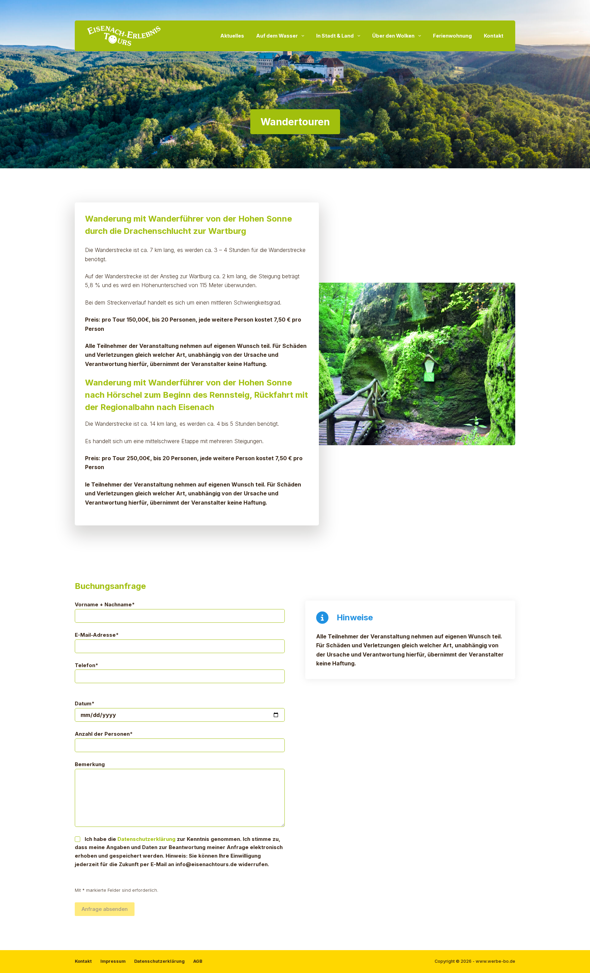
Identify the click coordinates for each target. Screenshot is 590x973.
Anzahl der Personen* (104, 734)
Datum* (85, 703)
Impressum (113, 961)
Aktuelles (232, 36)
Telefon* (86, 665)
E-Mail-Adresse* (97, 635)
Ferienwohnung (452, 36)
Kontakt (493, 36)
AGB (197, 961)
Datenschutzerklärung (146, 839)
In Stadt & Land (335, 36)
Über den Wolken (393, 36)
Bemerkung (90, 764)
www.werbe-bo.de (495, 961)
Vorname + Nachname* (105, 604)
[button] (393, 364)
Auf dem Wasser (277, 36)
